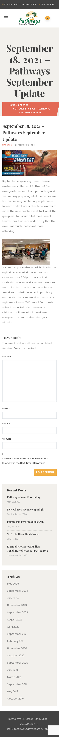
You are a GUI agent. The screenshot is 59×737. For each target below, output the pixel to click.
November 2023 (17, 605)
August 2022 (14, 619)
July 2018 (12, 670)
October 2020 (15, 655)
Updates (23, 105)
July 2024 (13, 598)
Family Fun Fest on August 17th (25, 521)
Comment (8, 356)
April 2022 (13, 627)
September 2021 (17, 634)
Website (6, 439)
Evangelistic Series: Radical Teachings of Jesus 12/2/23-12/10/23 (28, 548)
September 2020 (17, 663)
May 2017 (12, 691)
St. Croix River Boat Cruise (23, 534)
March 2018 (14, 677)
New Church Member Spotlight (25, 509)
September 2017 (17, 684)
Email (6, 423)
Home (12, 105)
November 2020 (17, 648)
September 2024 (17, 591)
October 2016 (15, 698)
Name (6, 408)
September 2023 (17, 612)
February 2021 (15, 641)
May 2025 (13, 583)
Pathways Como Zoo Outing (24, 497)
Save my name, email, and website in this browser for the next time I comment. (25, 461)
